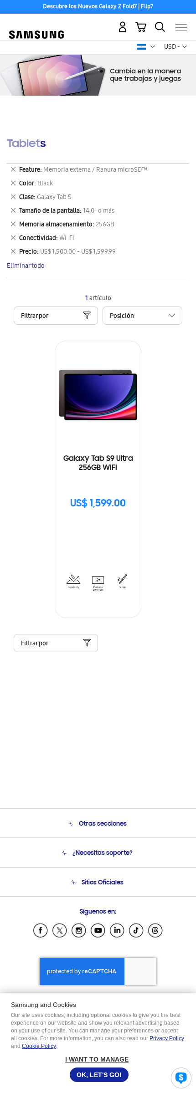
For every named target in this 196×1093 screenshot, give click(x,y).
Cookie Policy (39, 1046)
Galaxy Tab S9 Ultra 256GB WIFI (98, 463)
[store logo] (36, 24)
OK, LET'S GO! (99, 1074)
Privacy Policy (167, 1038)
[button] (152, 47)
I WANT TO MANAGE (97, 1059)
